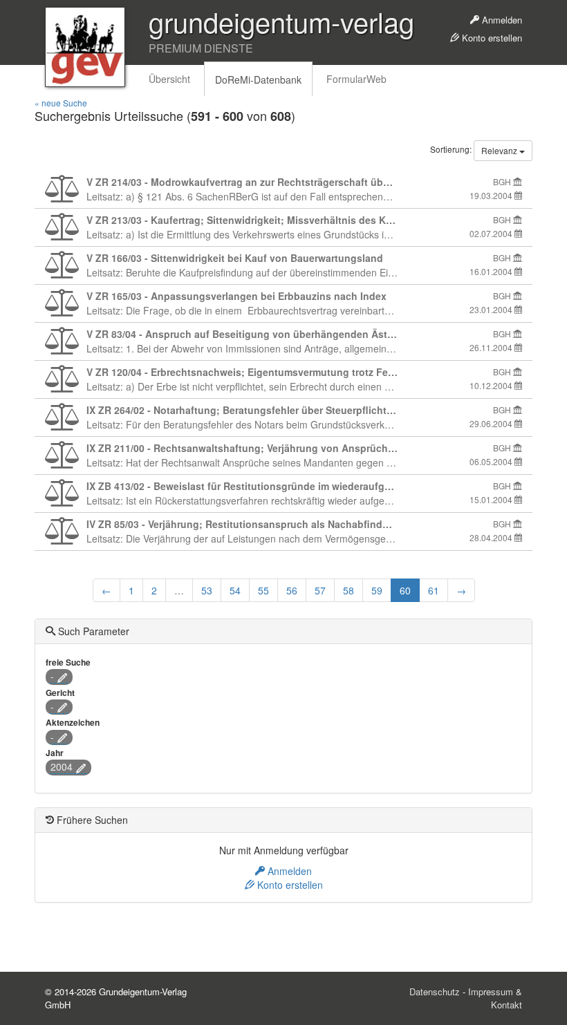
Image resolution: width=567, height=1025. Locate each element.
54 (235, 590)
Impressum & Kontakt (495, 998)
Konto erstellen (490, 37)
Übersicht (169, 79)
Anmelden (500, 19)
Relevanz (500, 150)
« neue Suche (61, 103)
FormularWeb (356, 79)
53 (206, 590)
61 (433, 590)
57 (320, 590)
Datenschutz (434, 991)
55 (263, 590)
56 (291, 590)
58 (348, 590)
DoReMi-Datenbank (258, 79)
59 (376, 590)
